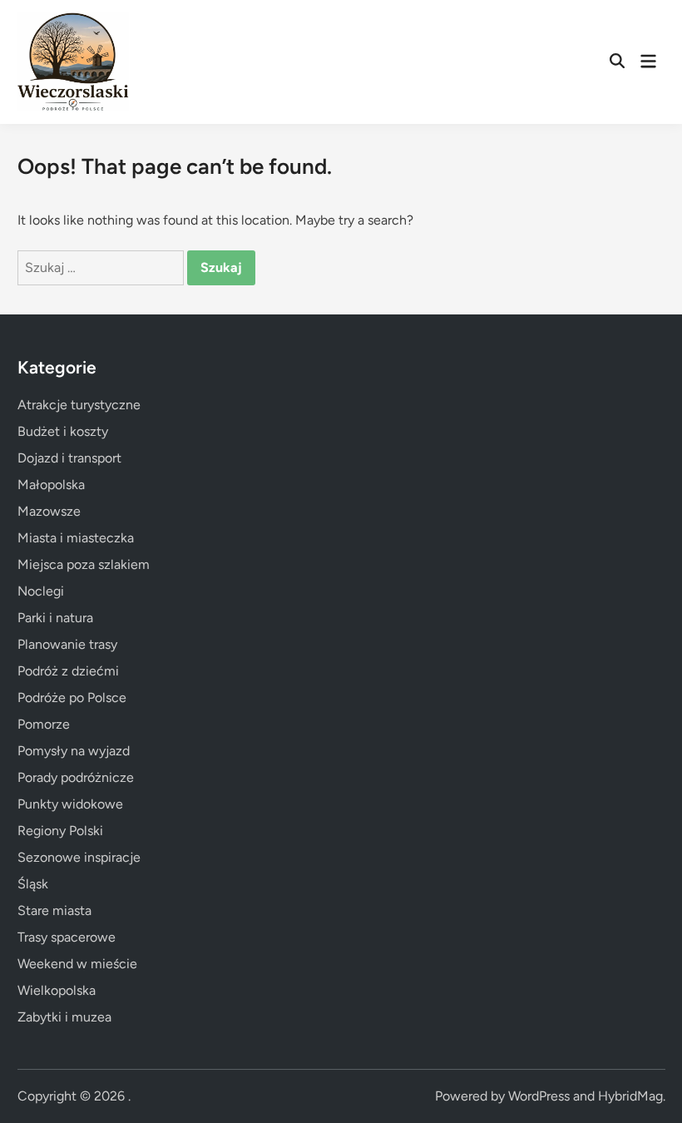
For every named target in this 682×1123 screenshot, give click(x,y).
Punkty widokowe (70, 804)
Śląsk (32, 884)
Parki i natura (55, 618)
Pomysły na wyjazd (73, 751)
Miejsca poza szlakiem (83, 564)
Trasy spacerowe (66, 937)
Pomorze (43, 724)
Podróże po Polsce (71, 697)
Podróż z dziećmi (68, 671)
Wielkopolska (56, 990)
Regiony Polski (60, 831)
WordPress (539, 1096)
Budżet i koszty (62, 431)
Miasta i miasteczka (75, 538)
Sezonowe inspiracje (79, 857)
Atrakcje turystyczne (79, 405)
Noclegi (40, 591)
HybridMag (630, 1096)
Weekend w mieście (77, 964)
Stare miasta (54, 910)
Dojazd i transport (69, 458)
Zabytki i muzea (64, 1017)
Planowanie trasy (67, 644)
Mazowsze (49, 511)
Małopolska (51, 484)
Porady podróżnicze (75, 777)
